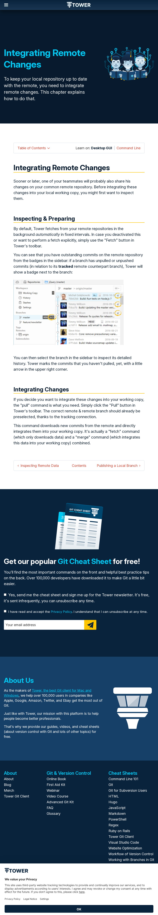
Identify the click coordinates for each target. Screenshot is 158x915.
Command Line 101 (123, 779)
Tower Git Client (16, 796)
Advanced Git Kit (60, 802)
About (8, 779)
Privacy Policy (61, 612)
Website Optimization (125, 848)
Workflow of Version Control (130, 854)
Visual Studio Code (123, 842)
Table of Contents (32, 148)
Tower (79, 5)
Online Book (56, 779)
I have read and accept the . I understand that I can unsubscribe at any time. (77, 612)
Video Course (57, 796)
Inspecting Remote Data (39, 466)
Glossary (54, 814)
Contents (79, 466)
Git (110, 785)
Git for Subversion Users (127, 790)
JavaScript (116, 808)
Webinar (53, 790)
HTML (113, 796)
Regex (113, 825)
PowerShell (117, 819)
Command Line (128, 148)
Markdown (117, 814)
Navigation (6, 5)
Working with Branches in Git (131, 860)
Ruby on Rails (119, 831)
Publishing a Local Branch (117, 466)
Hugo (112, 802)
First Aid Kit (56, 785)
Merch (9, 790)
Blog (7, 785)
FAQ (50, 808)
